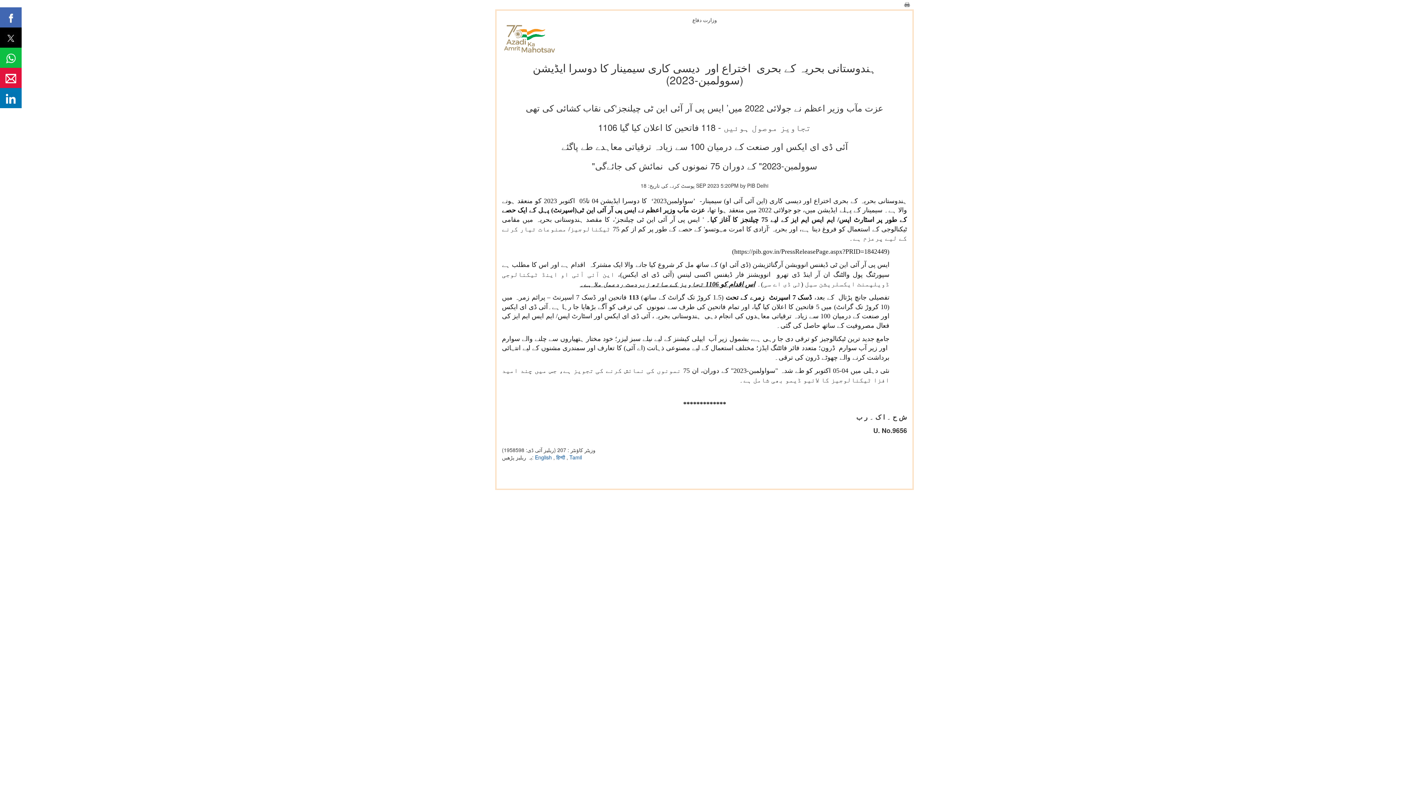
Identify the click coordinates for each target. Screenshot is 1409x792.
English (544, 457)
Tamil (575, 457)
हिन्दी (561, 457)
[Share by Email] (11, 78)
